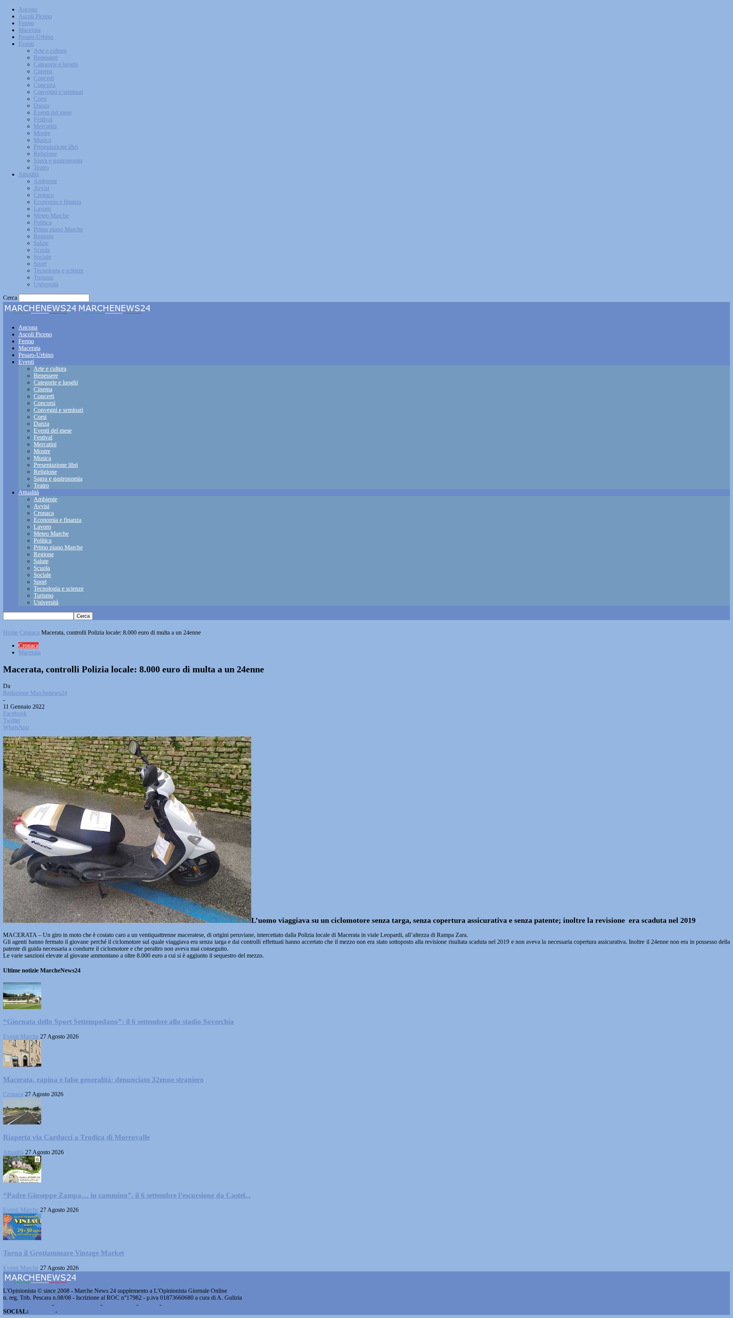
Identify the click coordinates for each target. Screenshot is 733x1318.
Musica (42, 140)
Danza (41, 105)
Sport (40, 263)
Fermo (26, 23)
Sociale (42, 257)
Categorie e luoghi (56, 64)
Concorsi (44, 85)
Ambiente (45, 181)
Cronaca (44, 195)
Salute (41, 243)
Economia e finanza (57, 202)
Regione (44, 236)
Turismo (43, 277)
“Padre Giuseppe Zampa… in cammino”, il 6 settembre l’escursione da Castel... (127, 1195)
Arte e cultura (50, 50)
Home (10, 632)
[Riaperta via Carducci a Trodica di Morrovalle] (22, 1122)
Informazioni (119, 1304)
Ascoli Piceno (35, 16)
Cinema (43, 71)
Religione (45, 153)
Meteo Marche (51, 215)
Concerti (44, 78)
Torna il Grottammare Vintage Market (63, 1253)
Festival (43, 119)
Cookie (172, 1304)
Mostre (42, 133)
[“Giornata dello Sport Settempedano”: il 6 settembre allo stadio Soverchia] (22, 1007)
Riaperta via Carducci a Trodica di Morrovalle (76, 1137)
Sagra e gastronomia (58, 160)
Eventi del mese (53, 112)
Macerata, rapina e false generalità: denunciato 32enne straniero (103, 1080)
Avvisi (41, 188)
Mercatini (45, 126)
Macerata (29, 30)
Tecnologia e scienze (59, 270)
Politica (43, 222)
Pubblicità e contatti (26, 1304)
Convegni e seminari (58, 92)
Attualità (28, 174)
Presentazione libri (56, 147)
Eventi (26, 43)
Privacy (149, 1304)
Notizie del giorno (77, 1304)
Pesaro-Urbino (35, 37)
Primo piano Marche (58, 229)
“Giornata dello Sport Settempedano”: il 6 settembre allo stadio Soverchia (118, 1022)
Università (46, 284)
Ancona (27, 9)
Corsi (40, 98)
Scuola (42, 250)
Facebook (42, 1311)
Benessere (46, 57)
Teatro (41, 167)
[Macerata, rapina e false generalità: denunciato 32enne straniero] (22, 1064)
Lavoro (42, 208)
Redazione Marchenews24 (35, 693)
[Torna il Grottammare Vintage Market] (22, 1238)
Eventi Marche (21, 1036)
